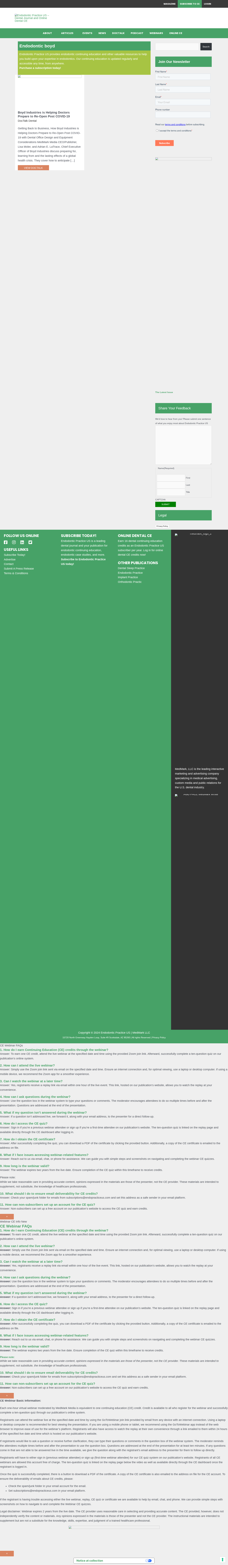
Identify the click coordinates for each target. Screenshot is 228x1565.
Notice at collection (89, 1560)
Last (188, 485)
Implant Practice (128, 577)
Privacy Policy (162, 526)
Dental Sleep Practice (131, 568)
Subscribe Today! (14, 554)
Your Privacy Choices (126, 1560)
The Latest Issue (164, 392)
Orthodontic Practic (130, 581)
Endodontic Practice (130, 572)
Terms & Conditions (16, 573)
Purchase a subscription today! (40, 68)
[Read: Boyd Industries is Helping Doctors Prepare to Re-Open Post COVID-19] (49, 90)
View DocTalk (33, 168)
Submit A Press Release (19, 568)
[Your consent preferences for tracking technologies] (223, 1560)
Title (188, 492)
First (188, 478)
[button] (53, 33)
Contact (8, 564)
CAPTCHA (160, 499)
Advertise (10, 559)
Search (206, 46)
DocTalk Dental (27, 120)
